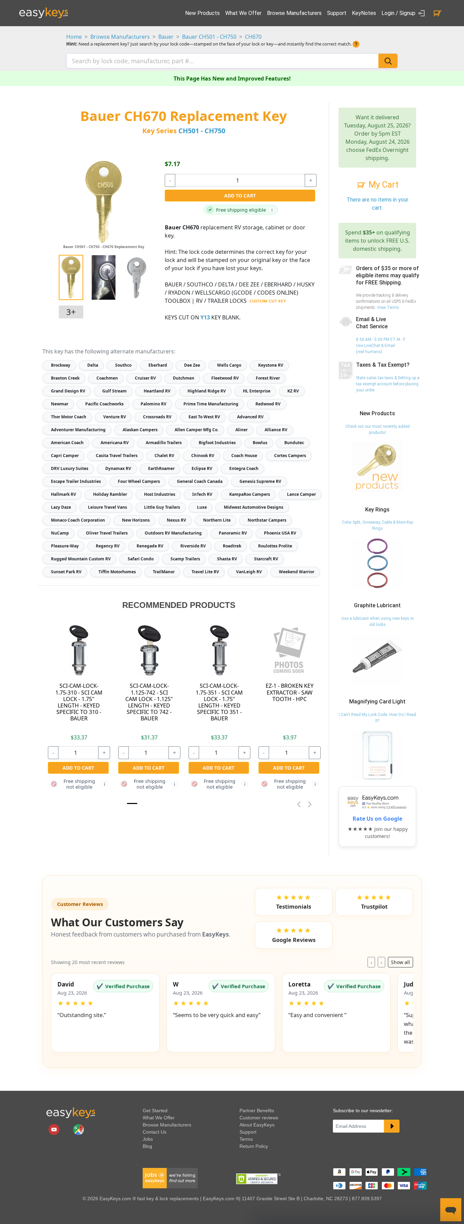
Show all (400, 962)
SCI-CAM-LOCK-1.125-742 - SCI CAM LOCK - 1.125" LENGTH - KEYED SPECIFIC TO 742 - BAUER (149, 702)
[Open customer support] (450, 1209)
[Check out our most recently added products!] (377, 467)
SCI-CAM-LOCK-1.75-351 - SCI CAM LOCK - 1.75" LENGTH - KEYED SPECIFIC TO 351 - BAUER (219, 702)
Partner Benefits (256, 1110)
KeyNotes (364, 13)
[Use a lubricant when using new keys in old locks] (377, 659)
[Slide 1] (132, 803)
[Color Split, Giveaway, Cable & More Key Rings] (377, 563)
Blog (147, 1146)
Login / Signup (399, 13)
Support (336, 13)
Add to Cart (240, 195)
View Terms (388, 307)
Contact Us (154, 1132)
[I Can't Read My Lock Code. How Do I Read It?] (377, 755)
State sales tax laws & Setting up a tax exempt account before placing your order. (388, 383)
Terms (246, 1139)
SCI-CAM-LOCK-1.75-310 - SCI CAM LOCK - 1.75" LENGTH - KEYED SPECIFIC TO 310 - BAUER (79, 702)
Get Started (155, 1110)
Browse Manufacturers (294, 13)
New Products (202, 13)
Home (74, 36)
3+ (71, 311)
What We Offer (243, 13)
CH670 (253, 36)
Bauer (166, 36)
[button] (105, 1012)
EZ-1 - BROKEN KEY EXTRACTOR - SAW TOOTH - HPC (290, 692)
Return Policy (253, 1146)
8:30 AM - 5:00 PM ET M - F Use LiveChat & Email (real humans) (380, 345)
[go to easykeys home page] (70, 1112)
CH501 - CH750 (201, 130)
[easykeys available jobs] (170, 1178)
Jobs (148, 1139)
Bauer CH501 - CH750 (209, 36)
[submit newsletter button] (391, 1126)
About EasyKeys (256, 1124)
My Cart (382, 185)
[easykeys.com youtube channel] (55, 1129)
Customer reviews (258, 1117)
